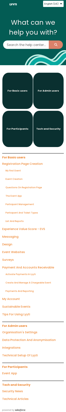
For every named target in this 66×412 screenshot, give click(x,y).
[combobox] (26, 44)
